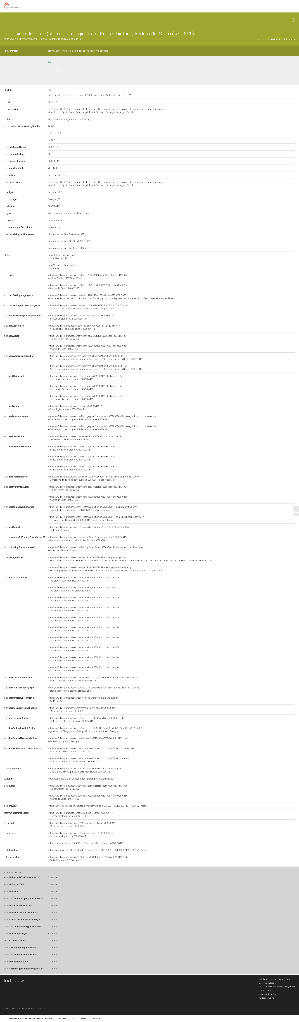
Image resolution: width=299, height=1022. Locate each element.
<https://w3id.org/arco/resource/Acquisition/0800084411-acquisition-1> (84, 327)
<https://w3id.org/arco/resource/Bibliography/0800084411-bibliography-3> (85, 397)
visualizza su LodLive (267, 983)
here (98, 1018)
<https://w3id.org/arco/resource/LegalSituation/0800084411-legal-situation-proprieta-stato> (93, 478)
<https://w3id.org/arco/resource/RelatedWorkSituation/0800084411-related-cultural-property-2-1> (96, 518)
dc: (7, 102)
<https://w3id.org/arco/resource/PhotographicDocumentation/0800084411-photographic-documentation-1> (102, 418)
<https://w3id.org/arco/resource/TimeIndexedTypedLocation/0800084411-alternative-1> (91, 750)
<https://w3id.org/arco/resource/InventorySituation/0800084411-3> (81, 468)
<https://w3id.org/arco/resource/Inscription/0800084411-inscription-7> (83, 649)
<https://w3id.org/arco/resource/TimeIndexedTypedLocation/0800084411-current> (89, 760)
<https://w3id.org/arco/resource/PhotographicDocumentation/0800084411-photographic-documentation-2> (102, 428)
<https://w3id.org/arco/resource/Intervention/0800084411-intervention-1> (84, 438)
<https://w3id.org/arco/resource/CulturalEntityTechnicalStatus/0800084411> (86, 719)
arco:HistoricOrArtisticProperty (63, 256)
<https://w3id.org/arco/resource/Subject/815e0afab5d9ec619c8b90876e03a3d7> (88, 528)
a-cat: (23, 315)
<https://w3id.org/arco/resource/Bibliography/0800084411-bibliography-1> (85, 377)
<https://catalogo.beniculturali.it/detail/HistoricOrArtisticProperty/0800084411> (87, 843)
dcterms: (19, 234)
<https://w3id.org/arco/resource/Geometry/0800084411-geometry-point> (84, 770)
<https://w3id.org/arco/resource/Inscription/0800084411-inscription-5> (83, 629)
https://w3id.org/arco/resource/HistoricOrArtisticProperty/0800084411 (42, 38)
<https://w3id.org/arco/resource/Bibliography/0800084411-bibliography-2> (85, 387)
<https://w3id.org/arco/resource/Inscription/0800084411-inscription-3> (83, 609)
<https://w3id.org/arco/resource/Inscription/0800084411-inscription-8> (83, 659)
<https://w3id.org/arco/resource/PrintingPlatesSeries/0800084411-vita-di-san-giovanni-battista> (95, 549)
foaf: (11, 850)
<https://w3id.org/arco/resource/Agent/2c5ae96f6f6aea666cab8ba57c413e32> (87, 277)
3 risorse (52, 933)
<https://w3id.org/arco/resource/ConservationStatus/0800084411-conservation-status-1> (93, 679)
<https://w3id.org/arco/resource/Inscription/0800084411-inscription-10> (84, 589)
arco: (15, 147)
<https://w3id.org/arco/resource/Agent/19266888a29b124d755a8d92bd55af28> (88, 307)
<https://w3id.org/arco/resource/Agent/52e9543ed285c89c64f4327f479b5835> (111, 297)
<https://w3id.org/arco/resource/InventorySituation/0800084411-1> (81, 448)
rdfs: (11, 51)
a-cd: (14, 168)
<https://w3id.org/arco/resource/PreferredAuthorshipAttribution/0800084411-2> (95, 367)
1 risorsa (52, 877)
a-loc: (19, 728)
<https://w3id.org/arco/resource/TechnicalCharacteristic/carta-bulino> (83, 699)
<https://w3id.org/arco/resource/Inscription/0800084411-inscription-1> (83, 579)
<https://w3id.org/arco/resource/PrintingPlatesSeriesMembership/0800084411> (88, 539)
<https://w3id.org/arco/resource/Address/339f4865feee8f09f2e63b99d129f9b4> (88, 740)
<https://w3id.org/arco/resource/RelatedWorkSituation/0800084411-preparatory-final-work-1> (94, 508)
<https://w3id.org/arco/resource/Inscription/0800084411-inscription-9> (83, 669)
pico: (18, 227)
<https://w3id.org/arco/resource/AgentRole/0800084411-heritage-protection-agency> (105, 569)
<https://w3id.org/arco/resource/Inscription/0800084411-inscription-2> (83, 599)
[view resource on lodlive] (293, 20)
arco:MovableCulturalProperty (62, 266)
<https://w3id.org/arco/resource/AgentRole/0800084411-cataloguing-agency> (130, 559)
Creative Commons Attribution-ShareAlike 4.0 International (41, 1018)
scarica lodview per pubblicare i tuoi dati (25, 1009)
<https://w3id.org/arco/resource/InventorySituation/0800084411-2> (81, 458)
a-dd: (16, 577)
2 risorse (52, 891)
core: (12, 182)
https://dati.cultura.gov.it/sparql (279, 979)
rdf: (7, 255)
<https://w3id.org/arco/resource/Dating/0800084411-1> (76, 408)
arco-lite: (22, 126)
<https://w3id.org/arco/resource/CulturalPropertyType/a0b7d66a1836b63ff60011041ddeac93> (95, 689)
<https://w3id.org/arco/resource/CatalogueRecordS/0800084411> (81, 317)
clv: (12, 768)
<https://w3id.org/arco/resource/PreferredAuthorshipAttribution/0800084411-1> (95, 357)
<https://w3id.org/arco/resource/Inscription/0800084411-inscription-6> (83, 639)
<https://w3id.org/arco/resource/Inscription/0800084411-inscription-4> (83, 619)
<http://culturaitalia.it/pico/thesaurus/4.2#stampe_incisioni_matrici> (81, 778)
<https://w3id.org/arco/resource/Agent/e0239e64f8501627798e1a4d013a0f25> (87, 287)
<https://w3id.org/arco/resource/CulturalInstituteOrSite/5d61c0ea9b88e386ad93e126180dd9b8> (96, 730)
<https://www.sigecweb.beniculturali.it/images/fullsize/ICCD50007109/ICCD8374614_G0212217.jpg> (97, 806)
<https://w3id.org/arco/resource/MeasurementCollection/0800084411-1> (84, 709)
